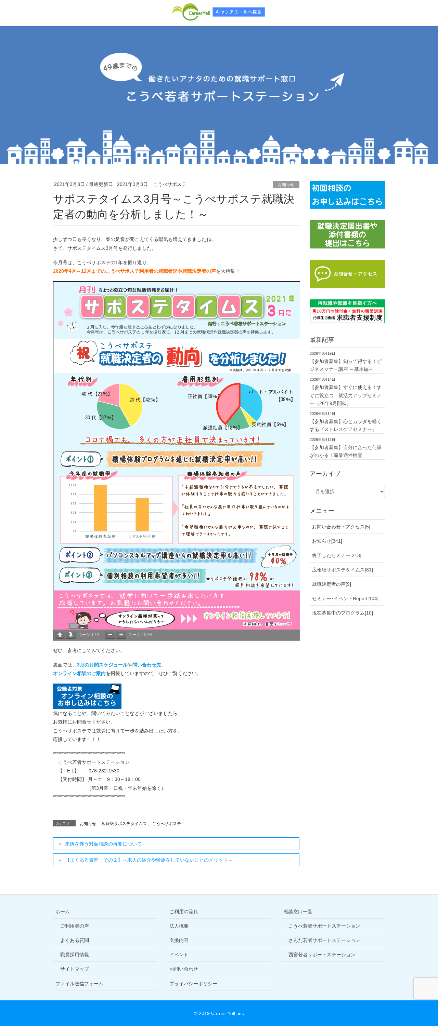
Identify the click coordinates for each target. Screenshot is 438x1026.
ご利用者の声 (74, 926)
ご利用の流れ (183, 911)
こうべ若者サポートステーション (324, 926)
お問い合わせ (183, 969)
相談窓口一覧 (298, 911)
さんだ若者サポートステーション (324, 940)
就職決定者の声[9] (331, 584)
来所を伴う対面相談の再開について (103, 844)
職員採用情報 (74, 954)
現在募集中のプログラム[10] (342, 613)
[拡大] (121, 635)
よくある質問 (74, 940)
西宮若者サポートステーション (322, 954)
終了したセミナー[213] (336, 555)
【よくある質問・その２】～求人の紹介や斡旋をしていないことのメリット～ (149, 860)
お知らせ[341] (327, 541)
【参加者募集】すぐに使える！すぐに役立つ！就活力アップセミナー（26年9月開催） (346, 395)
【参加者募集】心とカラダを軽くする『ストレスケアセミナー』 (346, 425)
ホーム (62, 911)
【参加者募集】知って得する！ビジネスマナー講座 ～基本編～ (346, 365)
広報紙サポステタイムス (124, 823)
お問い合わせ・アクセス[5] (341, 526)
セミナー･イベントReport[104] (345, 598)
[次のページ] (71, 635)
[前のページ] (60, 635)
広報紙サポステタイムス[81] (342, 569)
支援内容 (179, 940)
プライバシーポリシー (193, 983)
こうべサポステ (166, 823)
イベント (179, 954)
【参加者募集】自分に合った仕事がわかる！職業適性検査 (346, 451)
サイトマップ (74, 969)
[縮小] (110, 635)
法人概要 (179, 926)
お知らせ (286, 184)
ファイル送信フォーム (79, 983)
